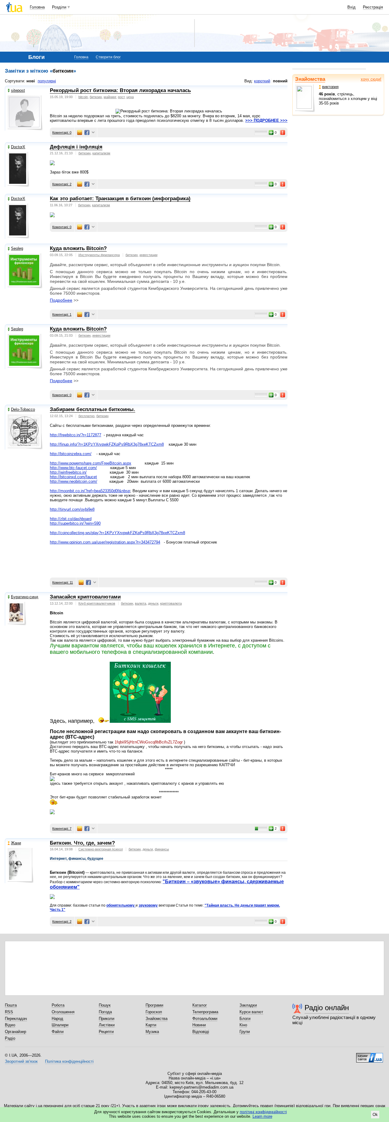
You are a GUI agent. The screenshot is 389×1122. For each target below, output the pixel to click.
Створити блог (108, 57)
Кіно (243, 1025)
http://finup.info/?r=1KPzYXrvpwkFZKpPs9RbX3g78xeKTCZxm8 (107, 444)
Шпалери (60, 1025)
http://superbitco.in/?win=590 (75, 523)
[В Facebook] (86, 132)
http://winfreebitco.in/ (68, 472)
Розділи (59, 7)
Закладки (248, 1005)
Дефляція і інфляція (76, 147)
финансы (162, 849)
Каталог (199, 1005)
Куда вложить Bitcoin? (78, 248)
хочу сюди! (371, 79)
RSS (9, 1012)
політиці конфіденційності (263, 1112)
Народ (57, 1018)
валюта (140, 603)
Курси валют (251, 1012)
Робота (58, 1005)
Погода (105, 1012)
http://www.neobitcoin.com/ (73, 481)
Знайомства (310, 79)
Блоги (244, 1018)
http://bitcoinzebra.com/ (70, 453)
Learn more (262, 1116)
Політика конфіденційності (69, 1061)
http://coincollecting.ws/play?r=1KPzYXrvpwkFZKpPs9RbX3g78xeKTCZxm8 (117, 532)
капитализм (101, 153)
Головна (37, 7)
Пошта (11, 1005)
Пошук (105, 1005)
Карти (151, 1025)
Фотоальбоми (204, 1018)
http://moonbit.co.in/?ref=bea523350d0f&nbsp (90, 491)
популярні (47, 81)
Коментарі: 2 (61, 184)
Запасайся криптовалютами (85, 597)
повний (280, 81)
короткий (262, 81)
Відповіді (200, 1031)
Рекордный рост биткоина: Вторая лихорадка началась (120, 90)
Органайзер (15, 1031)
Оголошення (63, 1012)
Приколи (106, 1018)
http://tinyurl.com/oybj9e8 (72, 509)
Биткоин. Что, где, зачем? (82, 843)
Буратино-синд (24, 597)
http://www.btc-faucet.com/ (73, 467)
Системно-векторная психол (100, 849)
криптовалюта (171, 603)
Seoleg (17, 248)
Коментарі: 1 (61, 314)
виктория (330, 86)
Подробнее (61, 300)
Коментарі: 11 (62, 582)
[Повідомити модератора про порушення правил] (283, 132)
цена (130, 97)
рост (121, 97)
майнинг (110, 97)
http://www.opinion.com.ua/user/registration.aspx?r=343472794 (105, 542)
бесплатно (86, 416)
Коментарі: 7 (61, 828)
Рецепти (106, 1031)
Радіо (10, 1038)
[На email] (79, 132)
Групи (244, 1031)
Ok (375, 1114)
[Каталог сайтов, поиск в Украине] (369, 1055)
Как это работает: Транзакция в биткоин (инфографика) (120, 198)
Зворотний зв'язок (21, 1061)
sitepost (18, 90)
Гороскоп (154, 1012)
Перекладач (16, 1018)
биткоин (96, 97)
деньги (153, 603)
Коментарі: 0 (61, 132)
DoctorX (18, 147)
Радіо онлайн (327, 1008)
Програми (154, 1005)
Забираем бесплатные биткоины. (92, 409)
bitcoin (83, 97)
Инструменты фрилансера (99, 255)
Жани (16, 843)
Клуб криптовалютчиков (96, 603)
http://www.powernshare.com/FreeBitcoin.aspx (90, 463)
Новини (199, 1025)
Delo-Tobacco (23, 409)
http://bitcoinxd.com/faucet (73, 477)
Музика (152, 1031)
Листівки (107, 1025)
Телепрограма (205, 1012)
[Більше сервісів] (93, 132)
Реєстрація (373, 7)
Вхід (351, 7)
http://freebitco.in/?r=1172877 (75, 435)
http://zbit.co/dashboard (70, 518)
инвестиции (148, 255)
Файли (58, 1031)
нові (30, 81)
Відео (10, 1025)
